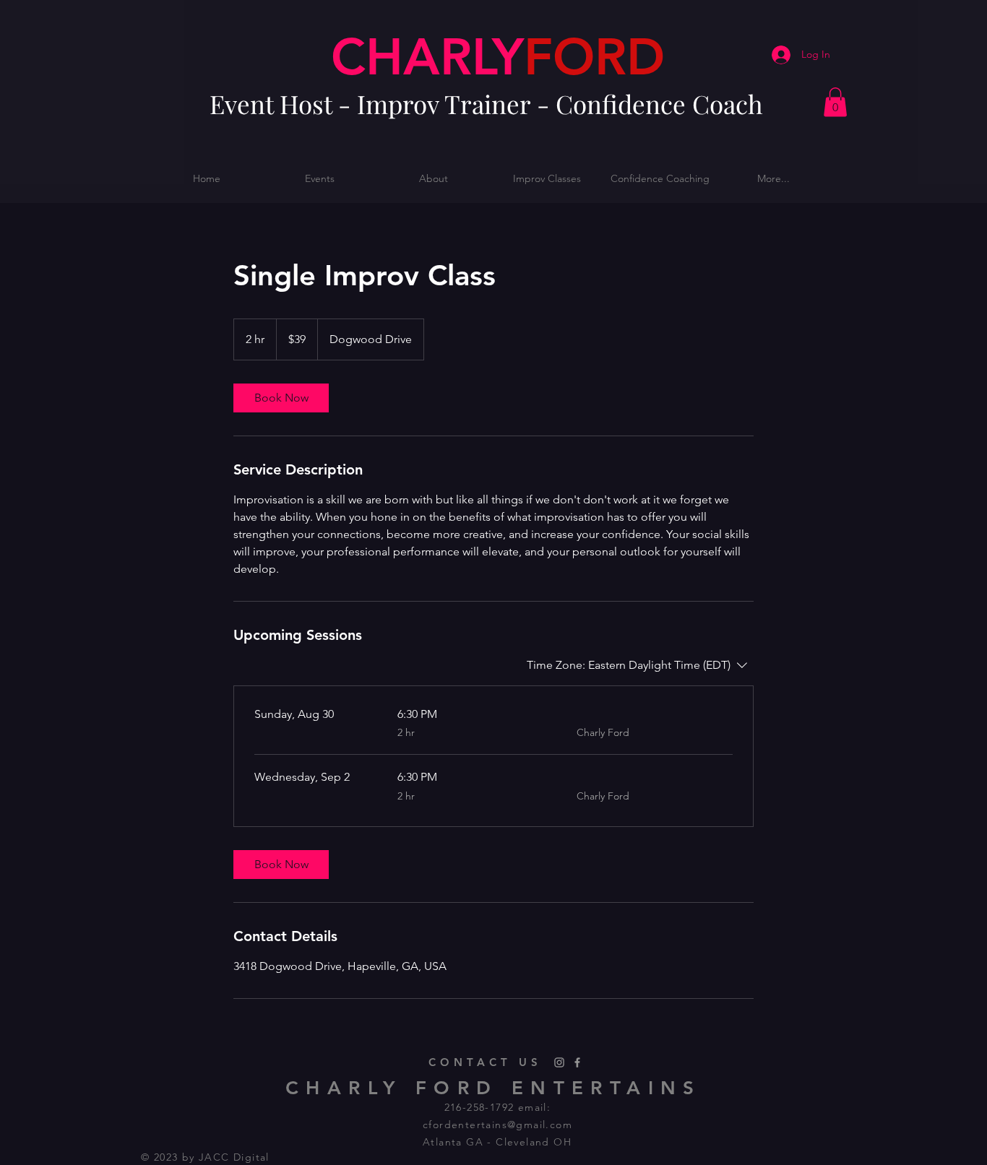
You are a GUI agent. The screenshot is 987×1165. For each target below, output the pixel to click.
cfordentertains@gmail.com (497, 1124)
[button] (835, 102)
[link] (281, 398)
